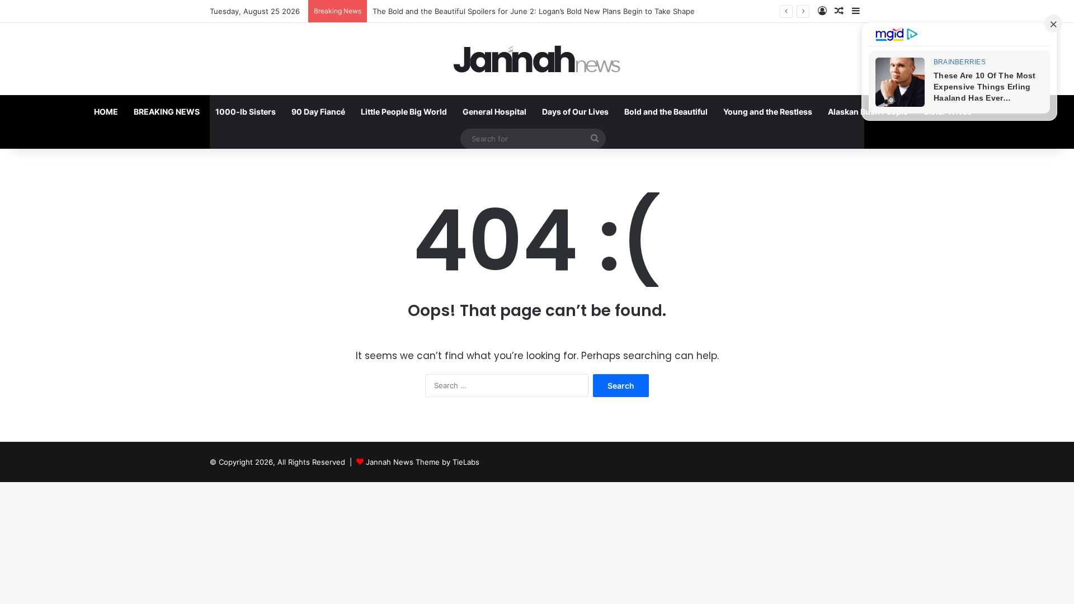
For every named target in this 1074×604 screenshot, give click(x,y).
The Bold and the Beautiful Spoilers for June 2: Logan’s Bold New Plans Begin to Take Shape (534, 11)
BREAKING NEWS (167, 111)
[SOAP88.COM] (537, 59)
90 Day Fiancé (318, 111)
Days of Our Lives (575, 111)
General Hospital (494, 111)
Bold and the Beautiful (666, 111)
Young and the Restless (767, 111)
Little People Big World (404, 111)
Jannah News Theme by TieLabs (422, 461)
